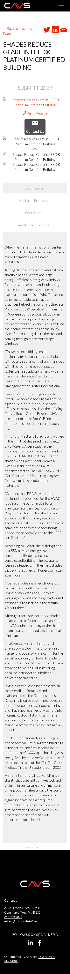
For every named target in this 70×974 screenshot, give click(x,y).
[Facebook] (40, 943)
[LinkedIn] (30, 943)
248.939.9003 (13, 916)
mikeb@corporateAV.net (21, 921)
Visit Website (37, 113)
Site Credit (11, 960)
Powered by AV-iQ (33, 847)
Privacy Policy (46, 956)
